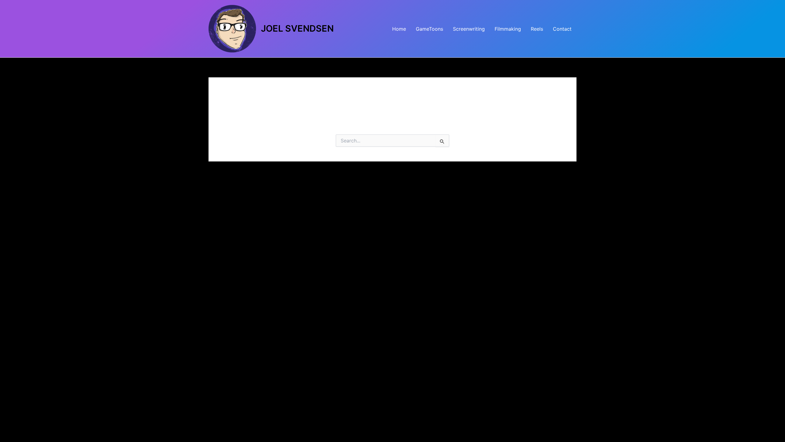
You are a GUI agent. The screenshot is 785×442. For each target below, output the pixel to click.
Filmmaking (508, 29)
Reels (537, 29)
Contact (562, 29)
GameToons (429, 29)
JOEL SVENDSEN (297, 28)
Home (399, 29)
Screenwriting (469, 29)
